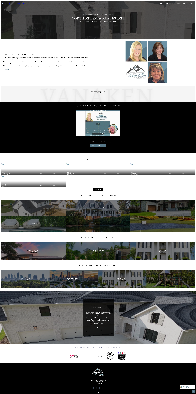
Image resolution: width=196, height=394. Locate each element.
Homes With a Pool (33, 224)
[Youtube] (102, 388)
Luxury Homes (162, 208)
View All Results (98, 189)
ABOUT (162, 3)
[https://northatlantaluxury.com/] (13, 3)
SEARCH (167, 3)
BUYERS (173, 3)
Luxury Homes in (122, 278)
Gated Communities (98, 250)
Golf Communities (162, 224)
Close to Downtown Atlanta (98, 224)
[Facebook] (93, 388)
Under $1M (33, 252)
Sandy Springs (122, 280)
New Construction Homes (33, 208)
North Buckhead (25, 280)
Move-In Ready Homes (33, 250)
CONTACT (190, 3)
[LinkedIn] (99, 388)
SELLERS (179, 3)
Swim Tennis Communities (98, 208)
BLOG (184, 3)
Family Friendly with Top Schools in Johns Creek (170, 279)
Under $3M (162, 252)
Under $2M (98, 252)
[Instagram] (96, 388)
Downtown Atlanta (73, 280)
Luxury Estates (163, 250)
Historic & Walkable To (73, 278)
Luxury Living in (25, 278)
